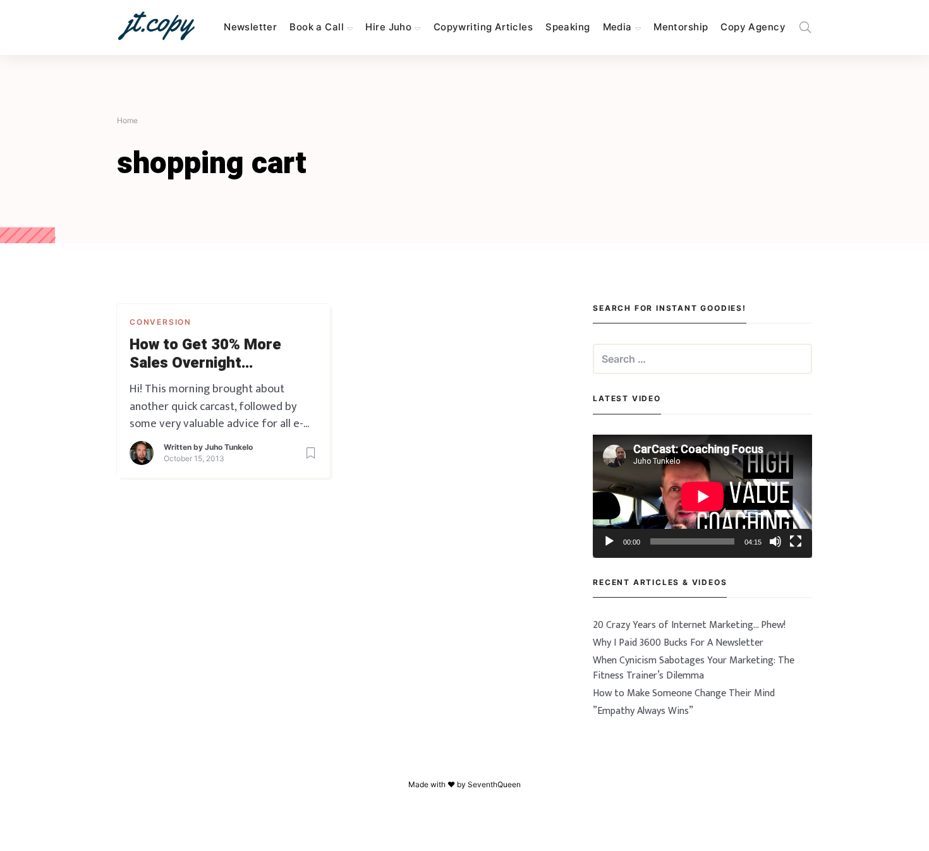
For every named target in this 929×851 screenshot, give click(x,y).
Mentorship (680, 27)
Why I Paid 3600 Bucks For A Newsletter (678, 642)
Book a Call (316, 27)
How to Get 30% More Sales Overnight (205, 354)
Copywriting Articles (483, 27)
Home (127, 120)
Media (617, 27)
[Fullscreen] (795, 541)
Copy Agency (753, 27)
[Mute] (775, 541)
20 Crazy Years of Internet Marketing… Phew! (689, 625)
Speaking (567, 27)
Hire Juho (388, 27)
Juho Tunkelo (229, 447)
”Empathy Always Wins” (643, 711)
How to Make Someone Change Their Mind (684, 693)
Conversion (160, 322)
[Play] (609, 541)
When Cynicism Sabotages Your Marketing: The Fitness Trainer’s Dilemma (693, 668)
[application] (702, 496)
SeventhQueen (494, 784)
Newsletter (250, 27)
